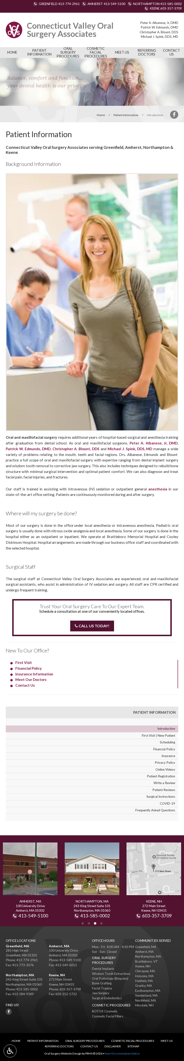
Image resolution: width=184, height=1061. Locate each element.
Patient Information (39, 52)
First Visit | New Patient (158, 735)
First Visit (23, 662)
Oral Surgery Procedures (68, 52)
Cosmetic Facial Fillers (107, 1016)
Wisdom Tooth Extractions (111, 974)
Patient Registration (161, 776)
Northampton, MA (20, 975)
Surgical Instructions (160, 796)
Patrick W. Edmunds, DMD (159, 27)
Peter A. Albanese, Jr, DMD (159, 23)
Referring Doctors (147, 52)
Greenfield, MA (17, 946)
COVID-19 (167, 803)
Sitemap (133, 1046)
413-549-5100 (33, 916)
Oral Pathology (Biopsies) (110, 978)
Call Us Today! (93, 625)
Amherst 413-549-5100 (106, 4)
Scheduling (167, 742)
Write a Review (164, 783)
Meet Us (122, 52)
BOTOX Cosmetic (105, 1011)
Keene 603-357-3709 (166, 8)
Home (12, 52)
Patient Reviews (163, 790)
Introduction (166, 728)
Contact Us (171, 52)
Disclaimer (112, 1046)
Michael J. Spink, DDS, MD (159, 37)
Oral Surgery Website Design (62, 1053)
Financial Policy (28, 668)
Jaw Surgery (100, 993)
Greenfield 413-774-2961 (59, 4)
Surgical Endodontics (107, 998)
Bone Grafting (102, 983)
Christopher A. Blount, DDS (159, 32)
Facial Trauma (102, 988)
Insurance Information (34, 674)
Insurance (168, 756)
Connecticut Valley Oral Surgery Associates (70, 30)
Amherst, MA (59, 946)
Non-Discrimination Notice (122, 1053)
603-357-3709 (157, 916)
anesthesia (157, 489)
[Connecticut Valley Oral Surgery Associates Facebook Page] (174, 115)
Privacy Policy (165, 762)
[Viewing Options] (10, 1050)
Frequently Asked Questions (155, 810)
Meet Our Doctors (30, 679)
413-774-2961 (27, 960)
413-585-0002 (99, 916)
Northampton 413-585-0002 (157, 4)
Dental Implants (103, 969)
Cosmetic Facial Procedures (95, 52)
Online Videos (165, 769)
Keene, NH (57, 975)
